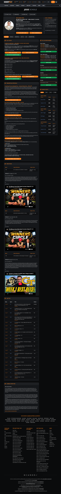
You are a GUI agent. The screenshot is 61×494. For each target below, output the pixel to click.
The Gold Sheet (43, 132)
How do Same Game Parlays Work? (43, 450)
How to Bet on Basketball (18, 440)
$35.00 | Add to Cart (22, 32)
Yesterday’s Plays (53, 437)
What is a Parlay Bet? (40, 437)
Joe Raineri (27, 422)
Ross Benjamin (53, 419)
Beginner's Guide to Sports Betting (19, 436)
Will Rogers (43, 116)
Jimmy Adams (33, 419)
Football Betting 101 (17, 439)
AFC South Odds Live (30, 447)
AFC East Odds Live (30, 438)
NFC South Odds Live (30, 446)
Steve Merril (19, 419)
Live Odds (34, 5)
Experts (17, 5)
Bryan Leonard (34, 418)
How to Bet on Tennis (17, 452)
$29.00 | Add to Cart (13, 76)
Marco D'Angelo (7, 419)
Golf (5, 444)
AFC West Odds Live (30, 441)
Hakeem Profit (43, 103)
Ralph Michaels (46, 418)
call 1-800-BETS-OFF (41, 481)
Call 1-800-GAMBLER (34, 480)
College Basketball (8, 435)
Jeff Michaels (42, 420)
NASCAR (5, 447)
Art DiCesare (28, 419)
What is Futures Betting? (41, 447)
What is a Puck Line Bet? (41, 438)
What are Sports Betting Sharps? (43, 459)
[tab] (6, 37)
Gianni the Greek (40, 418)
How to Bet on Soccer (17, 445)
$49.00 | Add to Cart (13, 99)
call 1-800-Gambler (41, 488)
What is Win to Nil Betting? (42, 455)
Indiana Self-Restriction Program (30, 483)
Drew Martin (24, 418)
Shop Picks (51, 434)
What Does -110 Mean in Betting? (43, 466)
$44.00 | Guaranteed (30, 76)
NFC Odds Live (29, 434)
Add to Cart (48, 51)
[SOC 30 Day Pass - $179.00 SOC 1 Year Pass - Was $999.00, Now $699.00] (48, 82)
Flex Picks (12, 5)
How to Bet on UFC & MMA (17, 448)
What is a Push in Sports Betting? (43, 453)
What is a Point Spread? (41, 431)
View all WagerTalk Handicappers (11, 411)
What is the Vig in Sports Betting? (43, 456)
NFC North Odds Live (30, 443)
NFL (22, 408)
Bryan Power (43, 99)
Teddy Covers (38, 419)
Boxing (5, 446)
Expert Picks (15, 431)
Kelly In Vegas (52, 420)
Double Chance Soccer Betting (42, 463)
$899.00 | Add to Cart (13, 158)
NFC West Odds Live (30, 440)
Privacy (51, 440)
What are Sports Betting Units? (42, 452)
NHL (5, 437)
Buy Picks (6, 5)
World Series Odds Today (31, 449)
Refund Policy (52, 444)
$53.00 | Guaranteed (36, 32)
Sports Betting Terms (17, 437)
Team (50, 436)
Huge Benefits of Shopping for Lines (19, 462)
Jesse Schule (43, 106)
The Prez (22, 420)
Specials (22, 5)
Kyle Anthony (37, 420)
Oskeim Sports (47, 420)
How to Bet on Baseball (17, 442)
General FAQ (52, 446)
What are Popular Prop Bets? (42, 441)
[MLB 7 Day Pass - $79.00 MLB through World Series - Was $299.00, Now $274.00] (48, 75)
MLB (5, 438)
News (39, 5)
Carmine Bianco (8, 420)
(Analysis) (16, 306)
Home (51, 430)
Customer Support (53, 439)
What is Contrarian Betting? (42, 470)
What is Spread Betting (41, 446)
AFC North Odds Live (30, 444)
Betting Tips (15, 434)
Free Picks (28, 5)
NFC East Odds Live (30, 437)
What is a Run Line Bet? (41, 440)
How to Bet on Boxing (17, 449)
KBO (5, 440)
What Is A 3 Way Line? (40, 435)
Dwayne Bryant (32, 422)
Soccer (5, 443)
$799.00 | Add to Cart (13, 138)
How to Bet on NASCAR (17, 454)
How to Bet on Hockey (17, 443)
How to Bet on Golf (16, 446)
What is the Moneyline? (41, 430)
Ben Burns (8, 418)
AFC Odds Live (29, 435)
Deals (51, 431)
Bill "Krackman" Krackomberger (16, 418)
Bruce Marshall (29, 418)
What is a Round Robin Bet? (42, 444)
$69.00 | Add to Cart (13, 115)
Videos (14, 433)
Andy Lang (42, 419)
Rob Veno (18, 420)
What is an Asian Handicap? (41, 449)
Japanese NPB (6, 441)
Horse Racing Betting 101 (17, 451)
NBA (5, 434)
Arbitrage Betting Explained (18, 459)
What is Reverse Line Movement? (42, 467)
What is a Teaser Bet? (40, 443)
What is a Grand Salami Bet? (42, 469)
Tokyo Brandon (43, 125)
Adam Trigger (43, 112)
